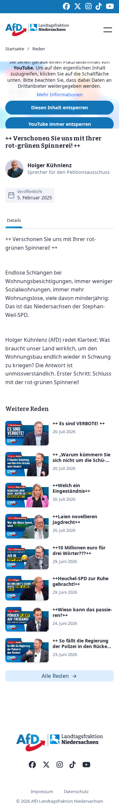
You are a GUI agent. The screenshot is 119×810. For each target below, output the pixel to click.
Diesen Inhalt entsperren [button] (59, 107)
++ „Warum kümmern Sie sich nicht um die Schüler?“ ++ (81, 460)
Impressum (42, 791)
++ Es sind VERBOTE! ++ (79, 423)
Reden (38, 49)
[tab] (13, 220)
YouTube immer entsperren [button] (59, 124)
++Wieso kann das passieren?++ (82, 612)
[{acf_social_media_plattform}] (32, 765)
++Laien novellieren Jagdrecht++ (75, 519)
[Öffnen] (108, 30)
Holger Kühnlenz (49, 165)
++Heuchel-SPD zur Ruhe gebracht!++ (80, 581)
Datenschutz (76, 791)
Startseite (14, 49)
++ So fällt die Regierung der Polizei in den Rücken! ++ (82, 646)
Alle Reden (55, 676)
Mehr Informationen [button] (60, 95)
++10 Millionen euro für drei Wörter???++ (79, 550)
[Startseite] (37, 29)
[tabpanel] (59, 311)
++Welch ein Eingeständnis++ (71, 488)
